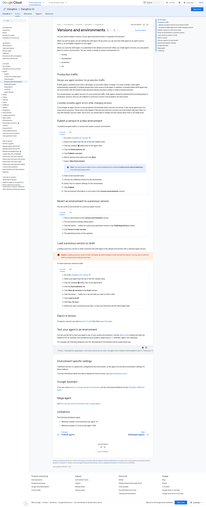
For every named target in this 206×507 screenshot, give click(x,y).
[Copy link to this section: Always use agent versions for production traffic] (107, 80)
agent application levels (118, 374)
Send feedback (140, 30)
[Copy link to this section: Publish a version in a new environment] (104, 121)
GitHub (121, 480)
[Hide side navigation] (26, 503)
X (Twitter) (166, 487)
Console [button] (62, 132)
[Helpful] (144, 24)
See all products (36, 480)
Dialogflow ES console (79, 138)
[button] (14, 71)
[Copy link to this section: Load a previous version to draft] (97, 243)
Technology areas (35, 3)
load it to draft (87, 321)
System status (80, 490)
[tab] (62, 132)
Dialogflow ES (27, 9)
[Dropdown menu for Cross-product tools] (66, 2)
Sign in (201, 2)
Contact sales (36, 490)
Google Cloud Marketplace (40, 487)
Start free (197, 9)
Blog (163, 480)
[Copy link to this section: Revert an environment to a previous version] (111, 201)
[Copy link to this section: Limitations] (72, 412)
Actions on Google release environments (84, 387)
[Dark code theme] (143, 347)
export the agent (106, 321)
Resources (49, 14)
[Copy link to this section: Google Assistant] (79, 382)
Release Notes (80, 487)
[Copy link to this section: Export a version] (78, 316)
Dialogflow (12, 9)
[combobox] (153, 3)
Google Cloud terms (65, 502)
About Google (36, 502)
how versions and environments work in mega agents (80, 404)
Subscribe (181, 502)
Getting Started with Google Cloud (130, 483)
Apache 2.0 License (59, 463)
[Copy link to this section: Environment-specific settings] (94, 361)
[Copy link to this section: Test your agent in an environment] (99, 330)
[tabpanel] (103, 164)
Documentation (68, 24)
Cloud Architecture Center (127, 490)
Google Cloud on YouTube (171, 490)
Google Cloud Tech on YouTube (172, 493)
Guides (17, 14)
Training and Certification (127, 493)
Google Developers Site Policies (87, 463)
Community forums (81, 480)
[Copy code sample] (146, 347)
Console (172, 3)
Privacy (45, 502)
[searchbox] (14, 20)
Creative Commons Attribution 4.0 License (111, 460)
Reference (28, 14)
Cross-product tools (56, 3)
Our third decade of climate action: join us (88, 502)
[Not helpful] (147, 24)
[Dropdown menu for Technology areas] (44, 2)
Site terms (53, 502)
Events (164, 483)
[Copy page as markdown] (115, 30)
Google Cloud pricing (38, 483)
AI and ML (79, 24)
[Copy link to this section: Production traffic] (80, 74)
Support (39, 14)
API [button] (70, 132)
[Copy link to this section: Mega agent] (73, 398)
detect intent (124, 335)
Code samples (123, 487)
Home (59, 24)
